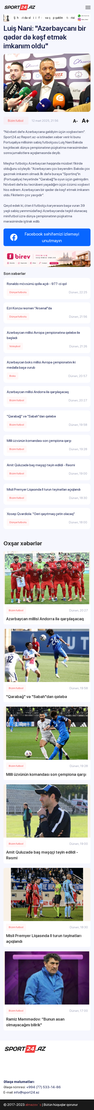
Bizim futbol (15, 120)
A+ (85, 120)
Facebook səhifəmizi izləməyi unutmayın (52, 237)
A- (75, 121)
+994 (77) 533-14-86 (43, 1087)
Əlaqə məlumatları (18, 1082)
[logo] (19, 7)
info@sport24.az (26, 1092)
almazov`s (33, 1105)
